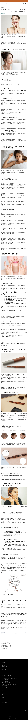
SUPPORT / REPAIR (7, 698)
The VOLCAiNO (5, 681)
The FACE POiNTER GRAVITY (8, 676)
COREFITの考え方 (5, 642)
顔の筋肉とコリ (4, 648)
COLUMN (4, 669)
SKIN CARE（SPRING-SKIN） (9, 684)
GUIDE (3, 696)
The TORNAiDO (9, 678)
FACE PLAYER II (6, 682)
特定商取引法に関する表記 (14, 716)
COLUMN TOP (14, 636)
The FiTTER (4, 687)
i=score (3, 693)
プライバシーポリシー (14, 714)
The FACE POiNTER (6, 675)
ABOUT (3, 665)
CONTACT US (5, 704)
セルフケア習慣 (4, 645)
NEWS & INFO (5, 666)
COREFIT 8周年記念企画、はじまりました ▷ (14, 0)
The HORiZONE (5, 679)
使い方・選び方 (4, 646)
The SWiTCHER (5, 685)
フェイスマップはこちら (6, 596)
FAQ (3, 694)
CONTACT (4, 697)
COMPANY (4, 668)
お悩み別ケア (4, 643)
